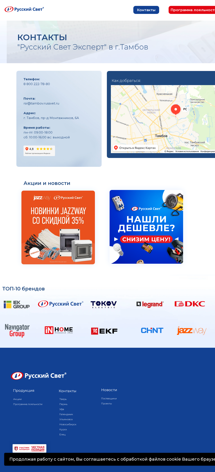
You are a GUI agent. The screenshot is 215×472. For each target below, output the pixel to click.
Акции (17, 399)
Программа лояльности (27, 404)
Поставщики (109, 398)
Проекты (106, 403)
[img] (58, 227)
